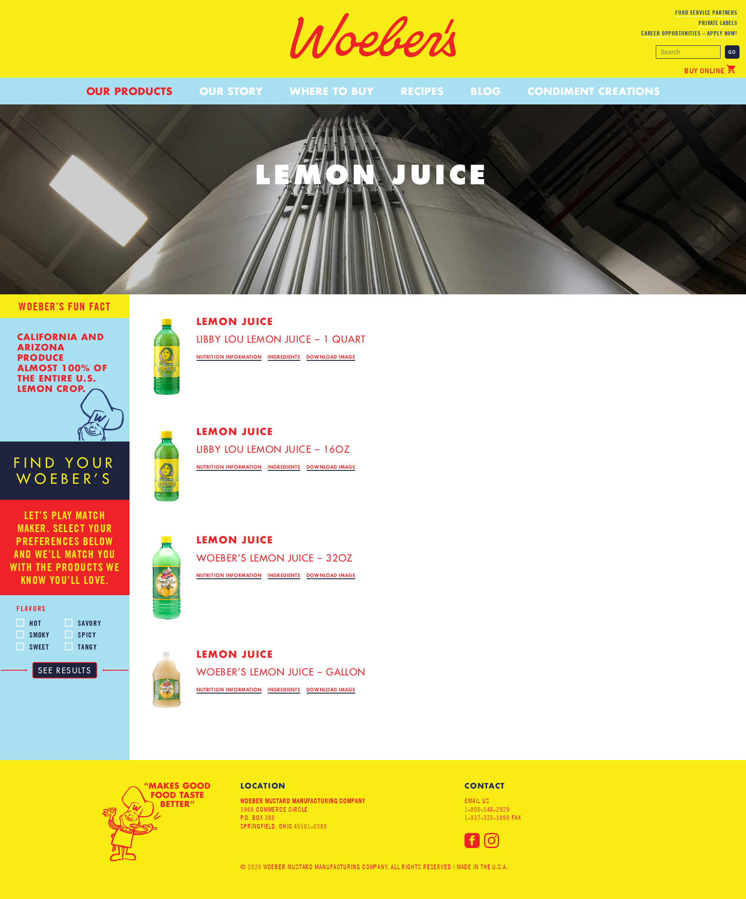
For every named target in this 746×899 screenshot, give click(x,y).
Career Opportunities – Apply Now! (689, 33)
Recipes (422, 91)
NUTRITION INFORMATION (229, 357)
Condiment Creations (594, 91)
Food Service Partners (706, 12)
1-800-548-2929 (487, 809)
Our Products (129, 91)
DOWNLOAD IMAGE (331, 357)
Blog (486, 91)
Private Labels (718, 23)
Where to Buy (332, 91)
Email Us (477, 801)
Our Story (231, 91)
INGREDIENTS (284, 357)
